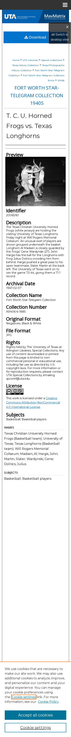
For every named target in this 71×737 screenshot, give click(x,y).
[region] (35, 699)
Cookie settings (24, 697)
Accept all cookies (35, 715)
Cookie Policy (48, 702)
